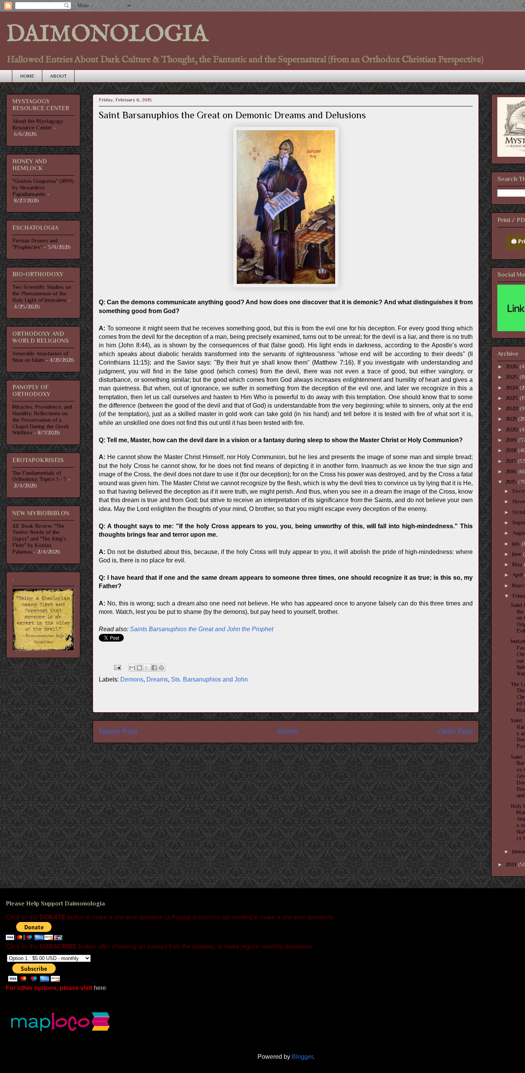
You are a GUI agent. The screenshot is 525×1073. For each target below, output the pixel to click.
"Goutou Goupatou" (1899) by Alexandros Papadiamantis (43, 187)
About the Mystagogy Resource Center (37, 124)
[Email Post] (117, 667)
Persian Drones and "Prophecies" (35, 243)
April (518, 575)
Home (287, 731)
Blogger (302, 1056)
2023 (513, 398)
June (517, 554)
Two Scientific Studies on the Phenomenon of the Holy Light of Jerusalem (41, 293)
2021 (512, 419)
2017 (512, 461)
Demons (131, 679)
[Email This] (132, 668)
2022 (513, 408)
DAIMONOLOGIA (107, 34)
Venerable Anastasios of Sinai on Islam (40, 356)
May (518, 564)
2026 (513, 366)
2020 (513, 429)
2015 (512, 482)
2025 (513, 377)
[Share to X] (147, 668)
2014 (512, 864)
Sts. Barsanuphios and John (209, 679)
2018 (512, 450)
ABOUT (58, 76)
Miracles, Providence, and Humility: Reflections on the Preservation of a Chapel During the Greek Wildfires (42, 420)
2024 (513, 388)
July (517, 544)
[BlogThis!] (139, 668)
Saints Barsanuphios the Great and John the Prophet (201, 629)
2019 (512, 440)
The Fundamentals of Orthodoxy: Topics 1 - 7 (39, 476)
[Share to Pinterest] (161, 668)
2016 (512, 471)
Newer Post (118, 731)
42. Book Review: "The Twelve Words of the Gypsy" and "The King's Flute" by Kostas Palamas (39, 539)
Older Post (455, 731)
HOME (27, 76)
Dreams (157, 679)
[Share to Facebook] (154, 668)
